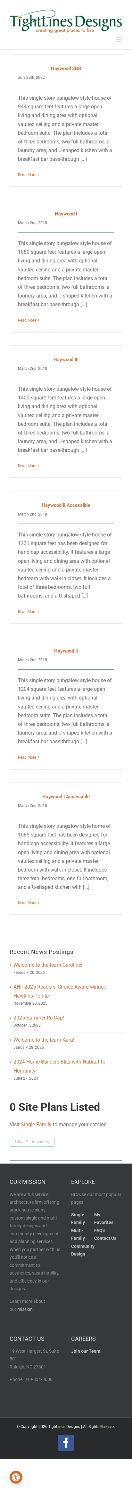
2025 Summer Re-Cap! (38, 1018)
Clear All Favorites (32, 1141)
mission (25, 1309)
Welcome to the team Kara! (43, 1040)
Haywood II (66, 651)
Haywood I (66, 214)
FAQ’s (99, 1230)
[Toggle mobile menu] (119, 39)
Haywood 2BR (66, 68)
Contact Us (105, 1238)
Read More (27, 175)
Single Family (36, 1124)
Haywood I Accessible (66, 797)
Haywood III (66, 359)
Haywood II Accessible (66, 505)
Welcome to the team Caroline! (47, 965)
